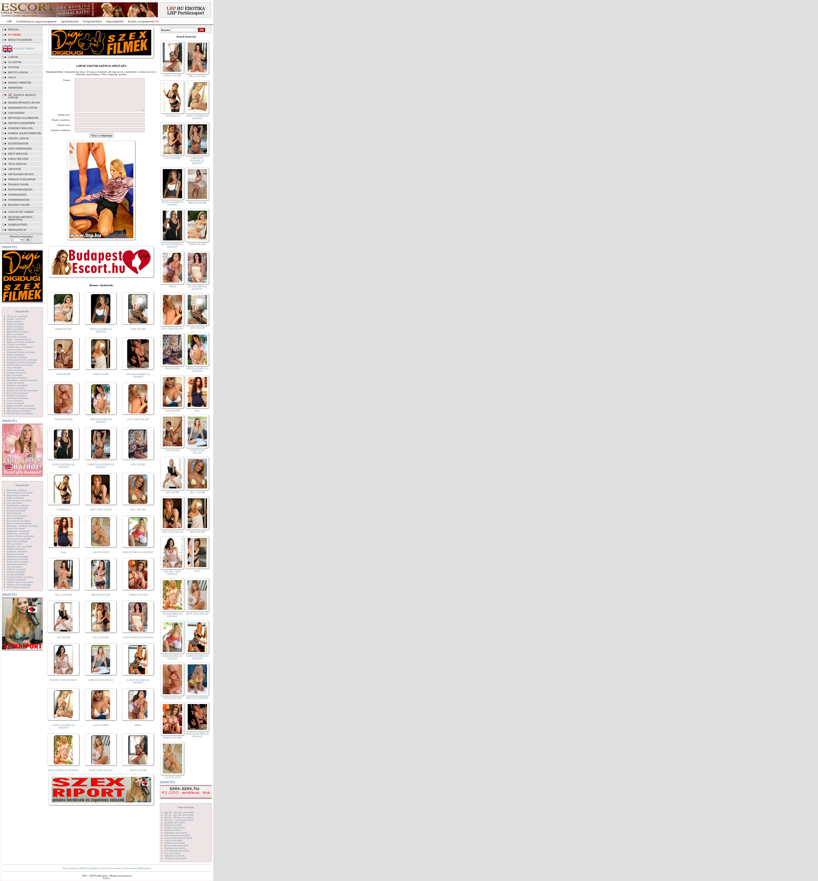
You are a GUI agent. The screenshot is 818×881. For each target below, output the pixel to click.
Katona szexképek (16, 388)
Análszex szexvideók (174, 822)
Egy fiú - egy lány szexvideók (179, 812)
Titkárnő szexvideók (174, 855)
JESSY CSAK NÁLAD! (100, 770)
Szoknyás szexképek (17, 551)
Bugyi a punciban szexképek (21, 342)
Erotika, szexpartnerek (141, 21)
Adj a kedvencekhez (111, 868)
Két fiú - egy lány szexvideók (179, 814)
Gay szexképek (14, 367)
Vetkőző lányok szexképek (20, 582)
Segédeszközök (18, 143)
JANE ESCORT (138, 329)
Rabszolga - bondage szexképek (22, 526)
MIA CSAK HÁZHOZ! (197, 698)
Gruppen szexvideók (174, 827)
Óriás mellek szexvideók (176, 845)
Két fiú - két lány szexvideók (178, 817)
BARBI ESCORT (63, 329)
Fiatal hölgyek (18, 159)
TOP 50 (12, 77)
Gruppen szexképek (16, 372)
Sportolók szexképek (17, 541)
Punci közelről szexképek (19, 523)
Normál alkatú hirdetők (24, 133)
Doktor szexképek (16, 354)
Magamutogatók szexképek (20, 405)
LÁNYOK (13, 57)
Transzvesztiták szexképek (20, 577)
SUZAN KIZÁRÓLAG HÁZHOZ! (63, 465)
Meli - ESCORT (138, 509)
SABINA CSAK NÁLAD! (101, 680)
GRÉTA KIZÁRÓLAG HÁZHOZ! (101, 420)
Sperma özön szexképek (19, 538)
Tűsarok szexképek (16, 579)
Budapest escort (19, 205)
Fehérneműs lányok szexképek (22, 359)
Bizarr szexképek (15, 334)
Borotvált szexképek (17, 336)
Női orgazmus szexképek (19, 500)
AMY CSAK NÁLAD (101, 509)
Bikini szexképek (15, 329)
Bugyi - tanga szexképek (19, 339)
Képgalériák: (22, 311)
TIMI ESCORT (63, 374)
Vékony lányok (18, 138)
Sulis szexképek (14, 543)
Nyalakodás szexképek (18, 505)
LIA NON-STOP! (100, 552)
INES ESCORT (138, 464)
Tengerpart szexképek (17, 559)
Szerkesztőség (130, 868)
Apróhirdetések (70, 21)
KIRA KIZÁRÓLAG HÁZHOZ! (138, 552)
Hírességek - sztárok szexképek (22, 380)
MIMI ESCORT (101, 374)
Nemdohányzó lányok (22, 107)
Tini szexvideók (172, 853)
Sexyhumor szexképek (18, 533)
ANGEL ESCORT (138, 770)
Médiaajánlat (144, 868)
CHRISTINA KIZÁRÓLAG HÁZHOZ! (101, 465)
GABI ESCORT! (101, 725)
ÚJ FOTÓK (13, 67)
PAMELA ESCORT (138, 595)
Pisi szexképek (14, 513)
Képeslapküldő (115, 21)
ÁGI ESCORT (64, 637)
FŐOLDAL (13, 29)
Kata (63, 552)
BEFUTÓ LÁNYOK (18, 72)
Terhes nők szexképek (18, 561)
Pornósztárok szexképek (19, 520)
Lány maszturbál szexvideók (178, 837)
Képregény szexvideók (175, 832)
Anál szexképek (14, 321)
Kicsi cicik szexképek (17, 393)
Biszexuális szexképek (18, 331)
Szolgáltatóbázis (92, 21)
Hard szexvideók (172, 830)
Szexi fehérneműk (20, 148)
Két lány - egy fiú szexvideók (179, 820)
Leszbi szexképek (15, 403)
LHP (9, 21)
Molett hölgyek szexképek (20, 492)
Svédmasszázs (17, 194)
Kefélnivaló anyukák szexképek (22, 390)
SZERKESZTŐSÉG (17, 224)
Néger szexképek (15, 497)
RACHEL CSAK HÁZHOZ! (63, 680)
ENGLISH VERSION (24, 48)
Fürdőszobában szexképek (20, 365)
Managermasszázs (20, 189)
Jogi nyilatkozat (70, 868)
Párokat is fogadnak (22, 179)
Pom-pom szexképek (17, 515)
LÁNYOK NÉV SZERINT (21, 212)
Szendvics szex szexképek (19, 546)
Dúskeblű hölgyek (20, 128)
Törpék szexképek (16, 572)
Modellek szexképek (17, 490)
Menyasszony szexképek (19, 411)
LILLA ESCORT (101, 637)
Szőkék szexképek (16, 549)
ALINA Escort (64, 509)
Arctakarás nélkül (21, 174)
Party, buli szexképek (17, 508)
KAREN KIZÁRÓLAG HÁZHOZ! (138, 681)
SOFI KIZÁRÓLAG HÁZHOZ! (63, 770)
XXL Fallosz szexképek (18, 587)
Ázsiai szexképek (15, 326)
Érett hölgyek (18, 153)
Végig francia (17, 164)
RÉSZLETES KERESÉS (20, 40)
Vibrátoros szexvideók (175, 858)
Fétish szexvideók (173, 825)
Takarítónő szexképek (17, 556)
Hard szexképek (15, 375)
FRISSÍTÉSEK (15, 87)
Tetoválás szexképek (17, 564)
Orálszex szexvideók (174, 843)
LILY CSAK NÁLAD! (138, 419)
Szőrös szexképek (15, 554)
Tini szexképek (14, 566)
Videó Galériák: (185, 807)
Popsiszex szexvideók (175, 848)
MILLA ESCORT (63, 595)
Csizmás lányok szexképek (20, 347)
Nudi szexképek (15, 503)
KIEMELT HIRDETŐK (19, 82)
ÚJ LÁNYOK (14, 62)
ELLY (197, 571)
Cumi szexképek (15, 349)
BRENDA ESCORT (101, 595)
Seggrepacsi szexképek (18, 531)
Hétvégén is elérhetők (23, 118)
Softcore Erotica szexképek (20, 536)
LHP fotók (14, 169)
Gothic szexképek (15, 370)
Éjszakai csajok (18, 184)
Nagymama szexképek (18, 495)
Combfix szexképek (16, 344)
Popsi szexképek (15, 518)
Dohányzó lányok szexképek (21, 352)
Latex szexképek (15, 400)
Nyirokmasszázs (19, 199)
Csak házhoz (16, 113)
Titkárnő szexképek (16, 569)
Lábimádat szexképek (17, 398)
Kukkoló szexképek (16, 395)
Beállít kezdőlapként (90, 868)
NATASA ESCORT (64, 419)
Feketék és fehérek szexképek (21, 362)
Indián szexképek (15, 382)
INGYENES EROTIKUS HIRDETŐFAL (20, 218)
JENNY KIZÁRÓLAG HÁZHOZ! (101, 330)
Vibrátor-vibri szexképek (19, 584)
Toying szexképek (16, 574)
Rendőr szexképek (16, 528)
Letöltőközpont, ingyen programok (36, 21)
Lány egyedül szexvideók (177, 835)
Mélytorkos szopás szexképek (21, 408)
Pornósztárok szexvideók (176, 850)
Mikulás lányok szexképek (20, 413)
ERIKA (138, 725)
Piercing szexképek (16, 510)
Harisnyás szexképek (17, 377)
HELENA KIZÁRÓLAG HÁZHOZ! (138, 375)
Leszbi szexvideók (173, 840)
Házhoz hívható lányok (24, 102)
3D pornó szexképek (17, 316)
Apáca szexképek (15, 324)
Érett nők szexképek (17, 357)
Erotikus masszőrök (21, 123)
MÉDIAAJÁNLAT (17, 230)
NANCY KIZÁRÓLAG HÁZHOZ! (63, 726)
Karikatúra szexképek (17, 385)
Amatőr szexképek (16, 319)
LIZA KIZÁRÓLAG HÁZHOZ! (138, 637)
